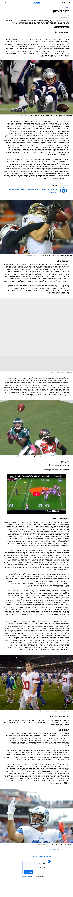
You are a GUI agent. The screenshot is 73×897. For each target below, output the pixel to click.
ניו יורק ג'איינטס (65, 849)
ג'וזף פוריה (51, 849)
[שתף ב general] (5, 3)
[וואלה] (36, 2)
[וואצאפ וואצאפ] (9, 2)
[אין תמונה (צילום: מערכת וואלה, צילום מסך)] (36, 336)
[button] (63, 2)
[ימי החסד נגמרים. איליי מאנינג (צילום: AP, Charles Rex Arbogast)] (36, 684)
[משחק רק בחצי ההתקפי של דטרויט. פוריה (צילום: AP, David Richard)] (36, 817)
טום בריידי (57, 849)
